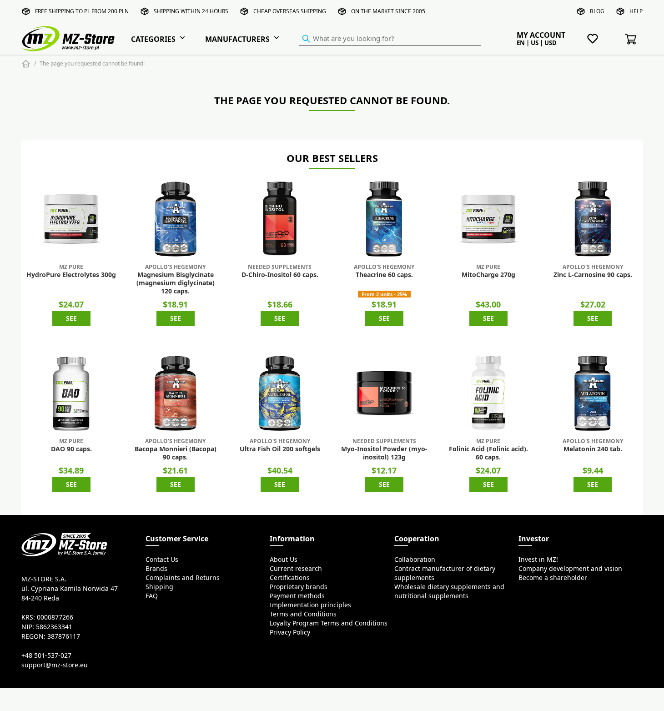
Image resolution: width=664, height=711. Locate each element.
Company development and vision (570, 568)
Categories (153, 39)
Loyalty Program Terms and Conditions (328, 623)
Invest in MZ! (538, 559)
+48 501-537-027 (46, 655)
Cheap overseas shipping (289, 11)
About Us (283, 559)
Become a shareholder (552, 578)
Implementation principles (310, 605)
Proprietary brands (298, 587)
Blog (597, 11)
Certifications (290, 578)
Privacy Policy (290, 632)
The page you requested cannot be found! (92, 63)
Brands (156, 568)
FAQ (152, 596)
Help (636, 11)
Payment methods (297, 596)
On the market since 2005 (388, 11)
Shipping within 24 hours (191, 11)
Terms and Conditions (303, 614)
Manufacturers (237, 39)
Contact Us (162, 559)
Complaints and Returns (183, 578)
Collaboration (414, 559)
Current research (296, 568)
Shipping (159, 587)
